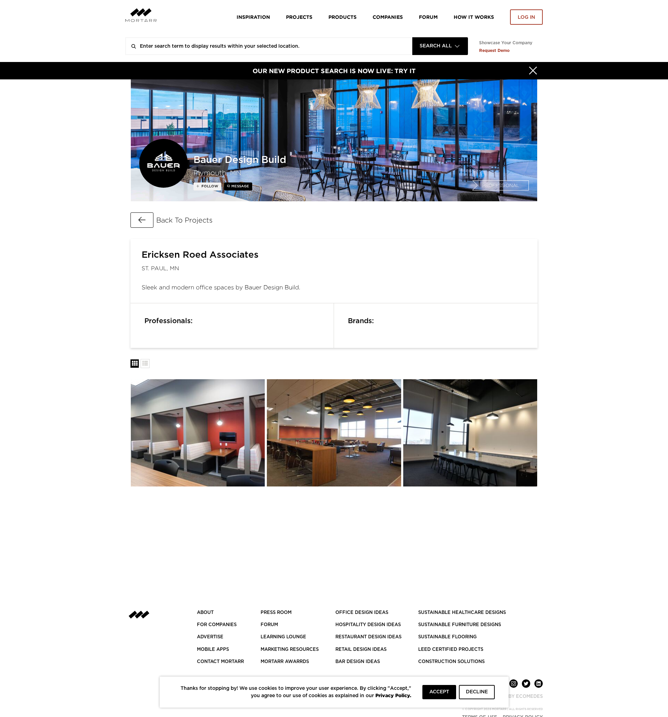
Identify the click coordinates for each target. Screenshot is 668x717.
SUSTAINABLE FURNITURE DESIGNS (459, 625)
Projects (299, 17)
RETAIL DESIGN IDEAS (361, 649)
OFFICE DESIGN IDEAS (361, 612)
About (205, 612)
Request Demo (494, 50)
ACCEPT (439, 691)
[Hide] (533, 70)
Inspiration (253, 17)
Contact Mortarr (220, 662)
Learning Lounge (283, 637)
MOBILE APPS (213, 649)
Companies (388, 17)
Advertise (210, 637)
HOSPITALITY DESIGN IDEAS (368, 625)
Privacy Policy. (393, 695)
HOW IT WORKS (474, 17)
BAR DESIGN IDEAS (357, 662)
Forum (428, 17)
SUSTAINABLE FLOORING (447, 637)
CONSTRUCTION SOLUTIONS (451, 662)
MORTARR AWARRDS (285, 662)
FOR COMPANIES (217, 625)
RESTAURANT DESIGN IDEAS (368, 637)
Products (342, 17)
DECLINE (477, 691)
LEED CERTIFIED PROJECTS (450, 649)
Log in (526, 17)
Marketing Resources (290, 649)
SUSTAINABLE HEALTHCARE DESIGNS (462, 612)
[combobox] (440, 46)
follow (209, 186)
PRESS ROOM (276, 612)
